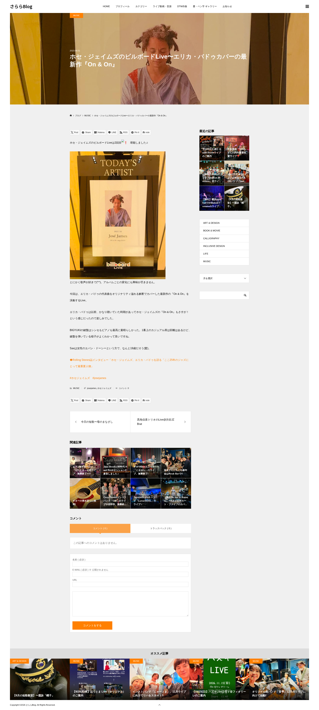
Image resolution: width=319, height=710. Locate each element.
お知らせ (227, 6)
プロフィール (123, 6)
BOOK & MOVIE (211, 230)
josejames (91, 388)
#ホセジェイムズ (80, 378)
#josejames (99, 378)
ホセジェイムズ (104, 388)
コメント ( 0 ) (100, 528)
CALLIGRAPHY (211, 238)
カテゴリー (141, 6)
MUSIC (76, 15)
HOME (106, 6)
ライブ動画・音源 (162, 6)
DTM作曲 (182, 6)
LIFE (205, 253)
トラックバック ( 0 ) (160, 528)
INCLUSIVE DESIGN (214, 246)
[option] (40, 679)
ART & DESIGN (211, 223)
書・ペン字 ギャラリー (205, 6)
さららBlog (21, 6)
